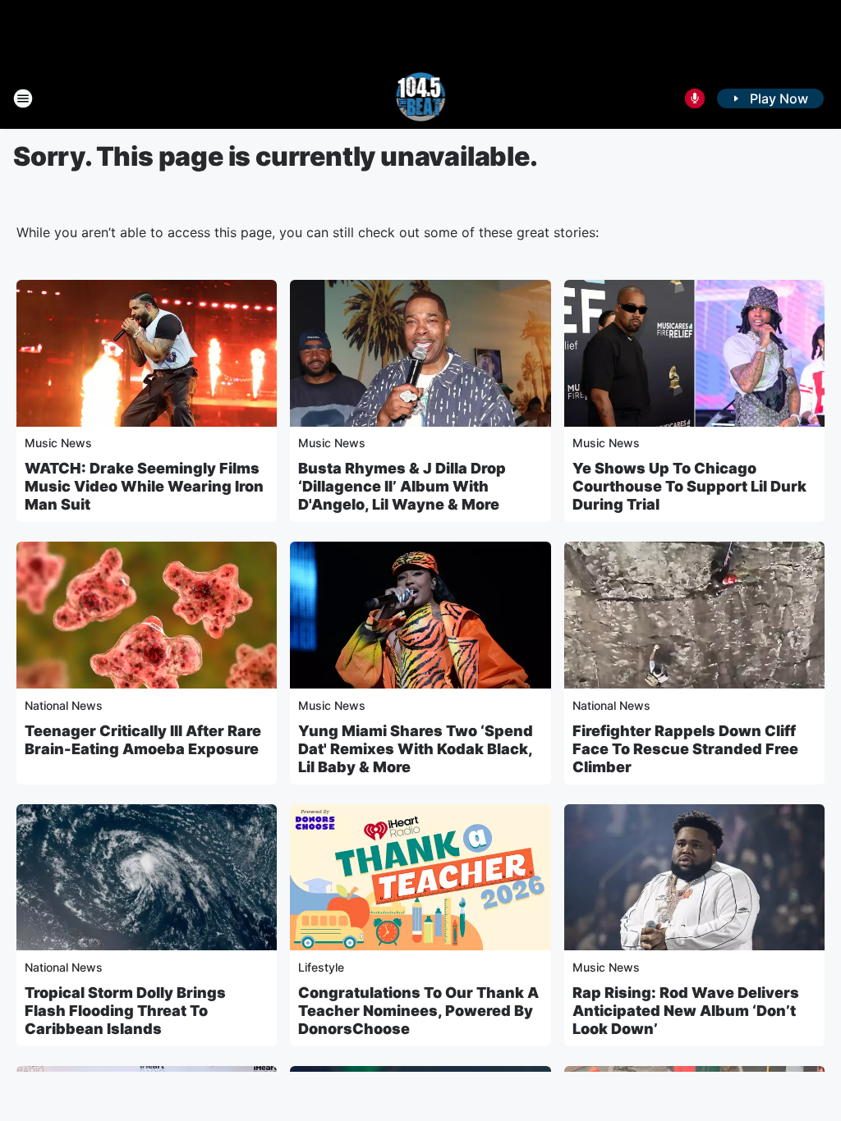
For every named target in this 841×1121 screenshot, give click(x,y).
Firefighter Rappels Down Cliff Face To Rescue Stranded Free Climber (685, 749)
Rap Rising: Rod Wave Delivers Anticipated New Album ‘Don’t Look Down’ (685, 1010)
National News (64, 705)
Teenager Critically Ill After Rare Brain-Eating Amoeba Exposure (143, 739)
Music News (58, 443)
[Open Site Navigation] (23, 98)
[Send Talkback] (695, 98)
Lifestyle (321, 967)
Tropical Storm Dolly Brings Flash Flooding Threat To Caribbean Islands (125, 1010)
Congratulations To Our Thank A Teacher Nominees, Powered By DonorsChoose (418, 1010)
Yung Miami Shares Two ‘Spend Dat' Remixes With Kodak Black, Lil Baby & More (415, 749)
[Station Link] (421, 98)
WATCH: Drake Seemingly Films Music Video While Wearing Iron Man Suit (144, 486)
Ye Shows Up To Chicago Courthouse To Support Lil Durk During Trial (689, 486)
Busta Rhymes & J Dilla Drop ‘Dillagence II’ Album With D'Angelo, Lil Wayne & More (402, 486)
